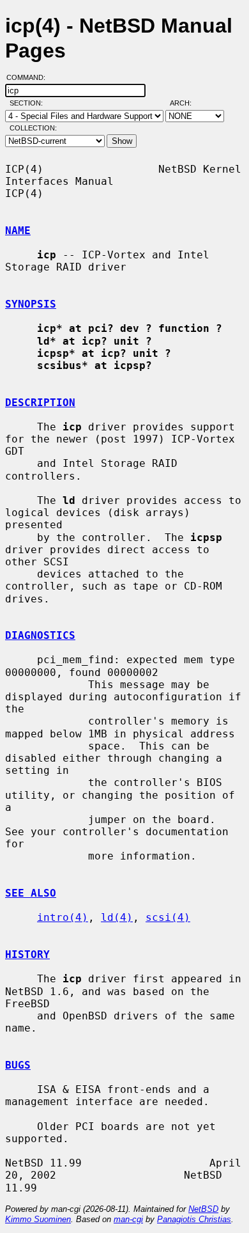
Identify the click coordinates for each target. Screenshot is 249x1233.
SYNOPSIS (30, 304)
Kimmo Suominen (38, 1219)
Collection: (33, 128)
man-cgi (128, 1219)
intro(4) (62, 917)
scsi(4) (168, 917)
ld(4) (117, 917)
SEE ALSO (30, 893)
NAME (18, 230)
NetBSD (203, 1209)
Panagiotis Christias (194, 1219)
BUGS (18, 1065)
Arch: (186, 103)
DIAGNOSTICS (40, 635)
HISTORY (27, 954)
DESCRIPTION (40, 403)
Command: (29, 77)
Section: (29, 103)
